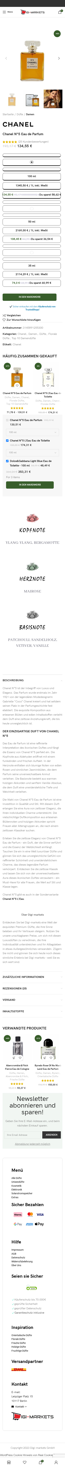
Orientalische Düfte (47, 1076)
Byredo (56, 1073)
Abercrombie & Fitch (17, 1076)
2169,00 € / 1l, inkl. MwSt (32, 230)
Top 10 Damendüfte (24, 338)
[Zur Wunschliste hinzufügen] (17, 386)
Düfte (20, 114)
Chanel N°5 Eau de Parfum (17, 393)
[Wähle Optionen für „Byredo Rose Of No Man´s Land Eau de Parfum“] (45, 1058)
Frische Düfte (17, 1079)
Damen (30, 114)
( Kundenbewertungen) (33, 142)
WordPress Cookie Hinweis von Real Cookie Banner (31, 1455)
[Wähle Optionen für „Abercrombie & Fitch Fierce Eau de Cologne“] (14, 1058)
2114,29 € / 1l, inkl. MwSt (32, 274)
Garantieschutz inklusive (29, 1312)
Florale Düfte (17, 400)
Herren (20, 1073)
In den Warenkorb (29, 297)
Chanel (22, 334)
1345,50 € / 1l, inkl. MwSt (32, 185)
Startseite (8, 114)
